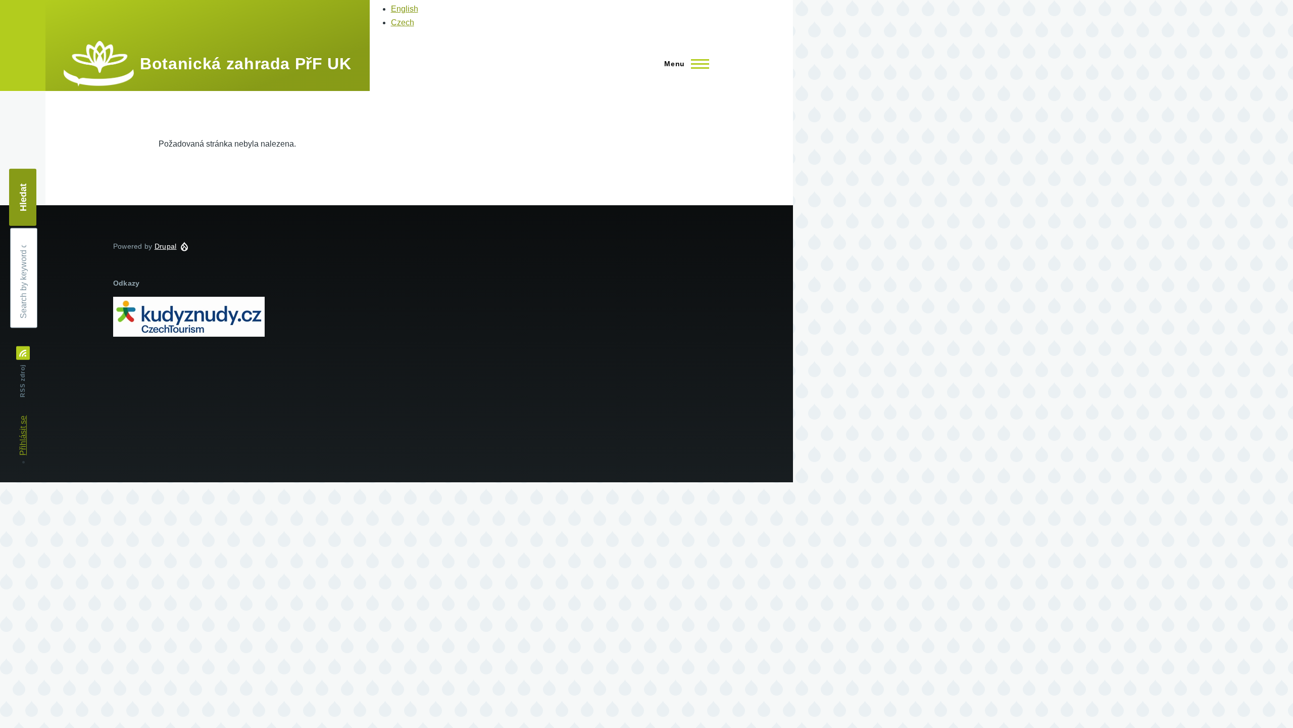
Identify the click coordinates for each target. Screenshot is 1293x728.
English (404, 9)
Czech (402, 22)
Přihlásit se (23, 436)
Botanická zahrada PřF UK (245, 64)
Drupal (166, 246)
